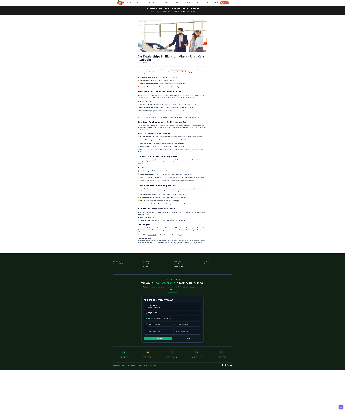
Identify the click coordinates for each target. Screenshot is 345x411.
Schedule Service (147, 263)
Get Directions (158, 338)
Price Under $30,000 (118, 263)
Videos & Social (211, 3)
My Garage (224, 3)
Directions (206, 261)
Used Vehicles (116, 261)
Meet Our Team (188, 3)
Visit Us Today (152, 235)
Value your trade (178, 269)
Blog (157, 12)
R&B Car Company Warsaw (178, 70)
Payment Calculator (178, 266)
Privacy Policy (152, 365)
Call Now (187, 338)
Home (152, 12)
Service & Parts (165, 3)
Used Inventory (128, 3)
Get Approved (141, 3)
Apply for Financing (178, 263)
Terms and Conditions (142, 365)
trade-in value (172, 177)
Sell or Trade (152, 3)
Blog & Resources (208, 263)
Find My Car (146, 266)
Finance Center (177, 261)
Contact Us (200, 3)
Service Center (146, 261)
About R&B (176, 3)
